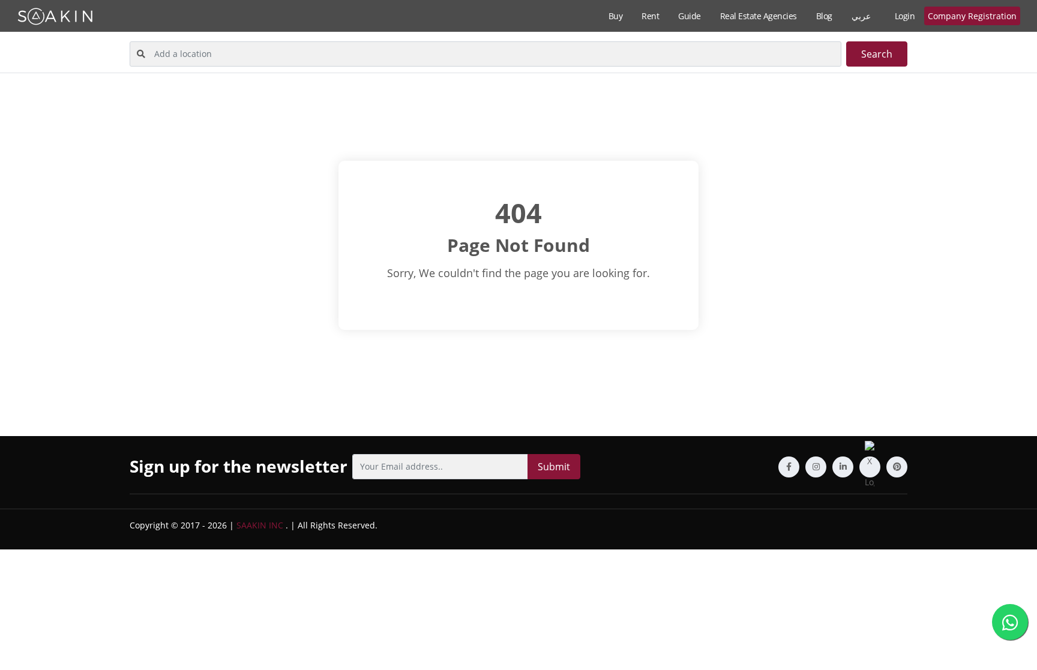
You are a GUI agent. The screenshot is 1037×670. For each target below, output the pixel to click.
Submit (554, 466)
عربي (861, 16)
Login (905, 16)
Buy (616, 16)
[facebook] (788, 466)
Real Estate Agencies (758, 16)
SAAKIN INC (259, 525)
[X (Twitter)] (869, 466)
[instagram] (815, 466)
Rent (650, 16)
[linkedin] (842, 466)
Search (876, 54)
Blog (824, 16)
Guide (689, 16)
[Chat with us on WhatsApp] (1010, 622)
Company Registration (972, 16)
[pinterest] (896, 466)
